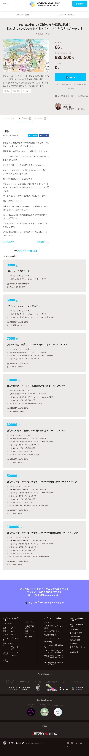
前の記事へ (10, 241)
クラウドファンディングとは (53, 627)
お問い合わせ (75, 636)
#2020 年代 (74, 629)
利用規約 (73, 643)
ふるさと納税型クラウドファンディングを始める (53, 651)
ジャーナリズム (6, 660)
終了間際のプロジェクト (29, 638)
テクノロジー (14, 648)
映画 (4, 627)
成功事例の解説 (50, 634)
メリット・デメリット (52, 638)
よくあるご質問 (76, 633)
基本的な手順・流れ (51, 631)
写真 (4, 631)
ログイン (6, 4)
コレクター (40, 118)
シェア (60, 96)
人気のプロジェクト (29, 627)
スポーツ (14, 652)
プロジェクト (9, 118)
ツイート (69, 96)
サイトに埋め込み (80, 96)
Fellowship (48, 641)
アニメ (5, 634)
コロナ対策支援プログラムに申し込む (53, 663)
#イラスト (26, 91)
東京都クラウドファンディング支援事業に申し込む (53, 657)
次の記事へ (42, 241)
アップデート (24, 118)
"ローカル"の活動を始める (53, 646)
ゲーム (13, 634)
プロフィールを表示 (76, 109)
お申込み (47, 622)
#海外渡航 (16, 91)
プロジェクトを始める (66, 14)
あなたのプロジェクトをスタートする (46, 602)
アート (50, 33)
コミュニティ (6, 639)
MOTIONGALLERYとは (77, 625)
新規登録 (81, 4)
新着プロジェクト (29, 632)
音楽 (13, 631)
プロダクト (14, 639)
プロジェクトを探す (22, 14)
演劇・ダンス (7, 644)
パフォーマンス (6, 653)
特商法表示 (74, 652)
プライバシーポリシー (77, 648)
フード (13, 655)
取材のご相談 (75, 640)
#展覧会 (7, 91)
